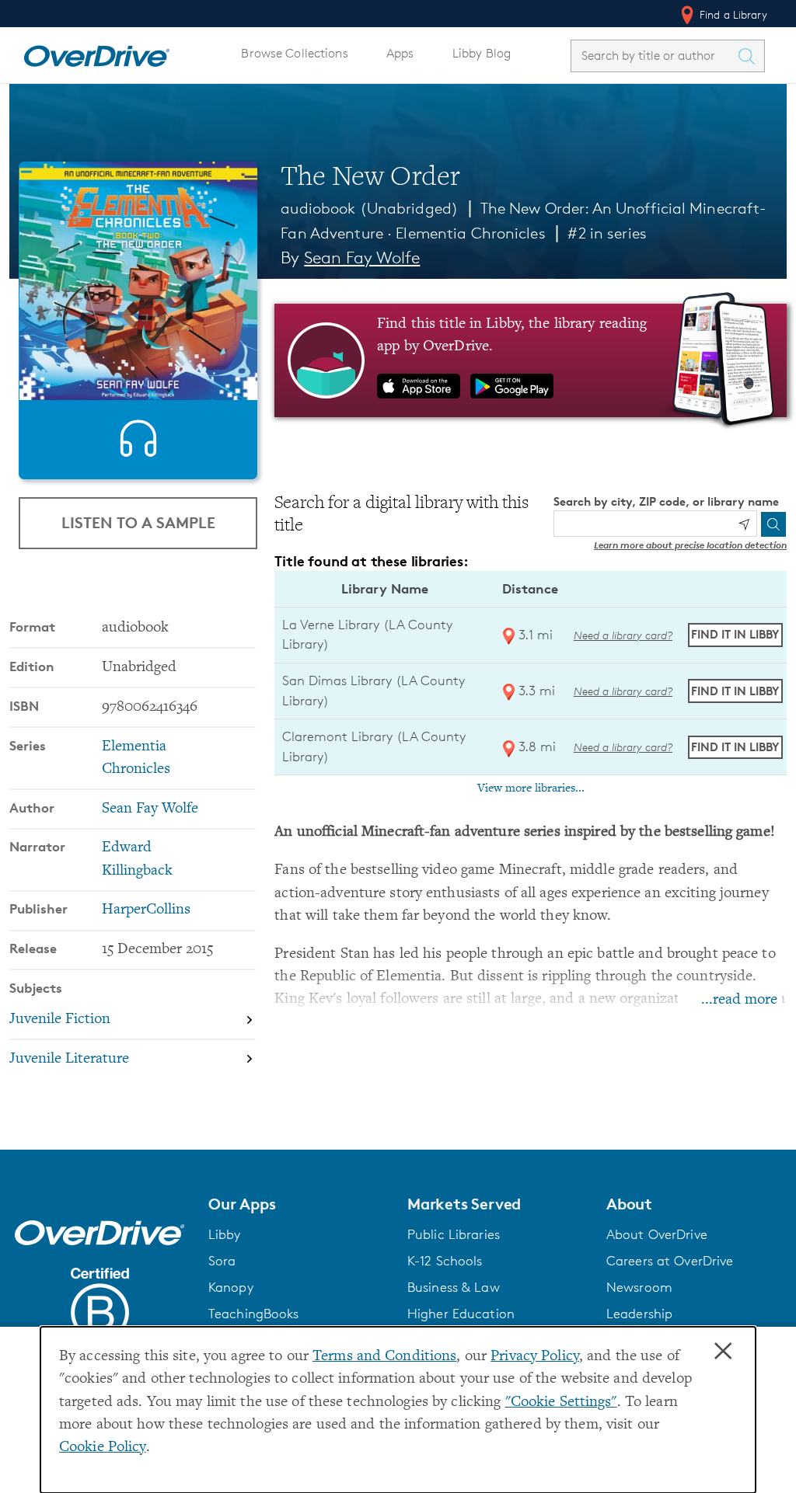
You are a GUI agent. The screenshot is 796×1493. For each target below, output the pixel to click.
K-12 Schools (444, 1261)
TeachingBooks (253, 1313)
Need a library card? (623, 635)
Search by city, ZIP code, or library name (666, 501)
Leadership (639, 1313)
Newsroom (639, 1287)
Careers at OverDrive (669, 1261)
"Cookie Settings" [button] (561, 1402)
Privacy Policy (535, 1356)
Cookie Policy (102, 1447)
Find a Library (731, 14)
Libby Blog (481, 53)
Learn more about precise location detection (690, 545)
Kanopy (230, 1287)
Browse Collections (294, 53)
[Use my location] (743, 524)
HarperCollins (146, 910)
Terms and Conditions (384, 1356)
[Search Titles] (750, 55)
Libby (224, 1234)
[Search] (773, 524)
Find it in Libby (735, 634)
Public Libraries (453, 1234)
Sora (222, 1261)
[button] (298, 1204)
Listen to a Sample (138, 522)
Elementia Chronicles (470, 233)
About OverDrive (656, 1234)
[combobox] (653, 55)
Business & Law (453, 1287)
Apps (400, 53)
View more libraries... (531, 788)
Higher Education (461, 1313)
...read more (739, 1000)
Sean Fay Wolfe (362, 257)
